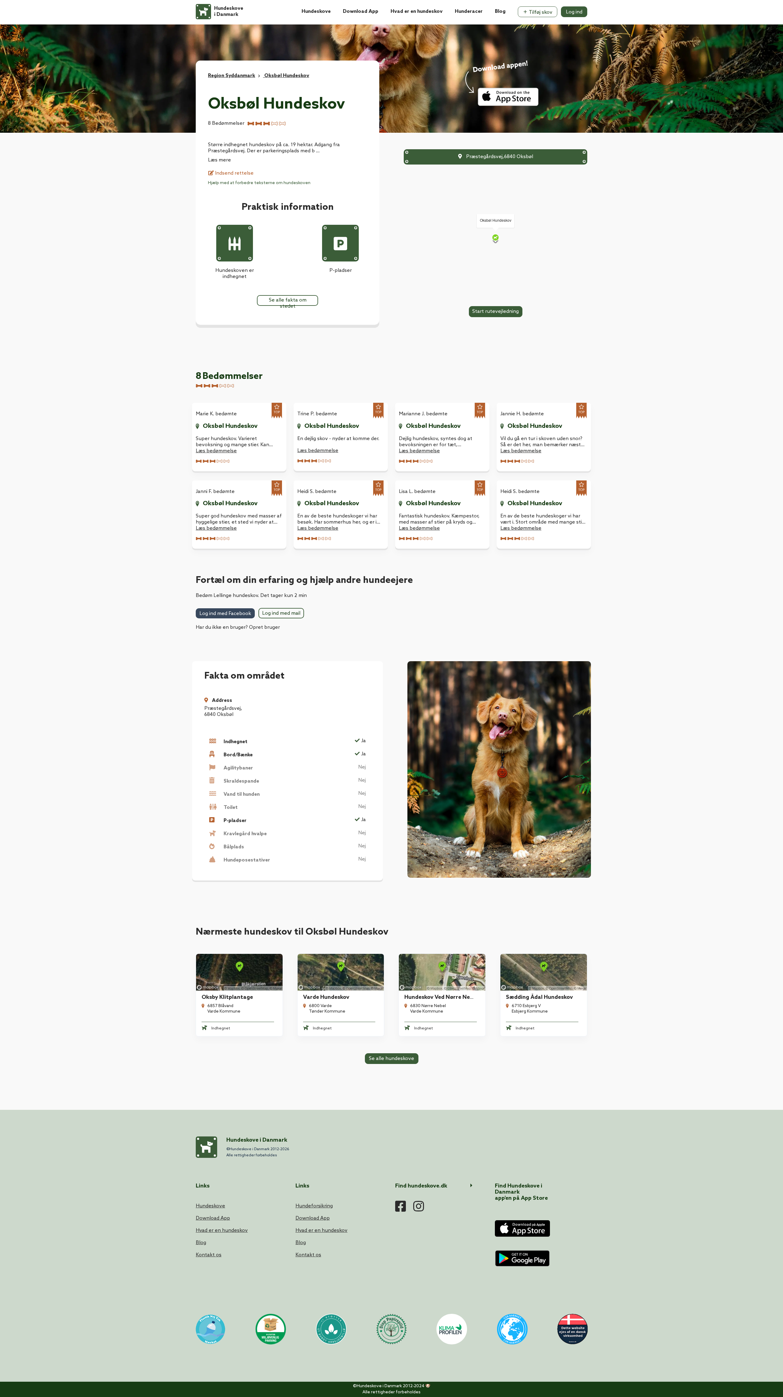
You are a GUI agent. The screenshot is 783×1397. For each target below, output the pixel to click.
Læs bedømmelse (216, 451)
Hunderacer (469, 11)
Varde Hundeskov (326, 997)
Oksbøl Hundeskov (230, 426)
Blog (500, 11)
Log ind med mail (281, 613)
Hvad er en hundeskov (417, 11)
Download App (360, 11)
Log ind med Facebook (225, 614)
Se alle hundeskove (391, 1059)
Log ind (574, 12)
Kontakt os (208, 1255)
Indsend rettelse (234, 173)
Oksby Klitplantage (227, 997)
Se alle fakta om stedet (287, 301)
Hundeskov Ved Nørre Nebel (441, 997)
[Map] (495, 238)
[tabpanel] (239, 437)
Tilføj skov (540, 12)
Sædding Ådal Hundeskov (539, 997)
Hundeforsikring (314, 1206)
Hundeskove (316, 11)
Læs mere (219, 160)
